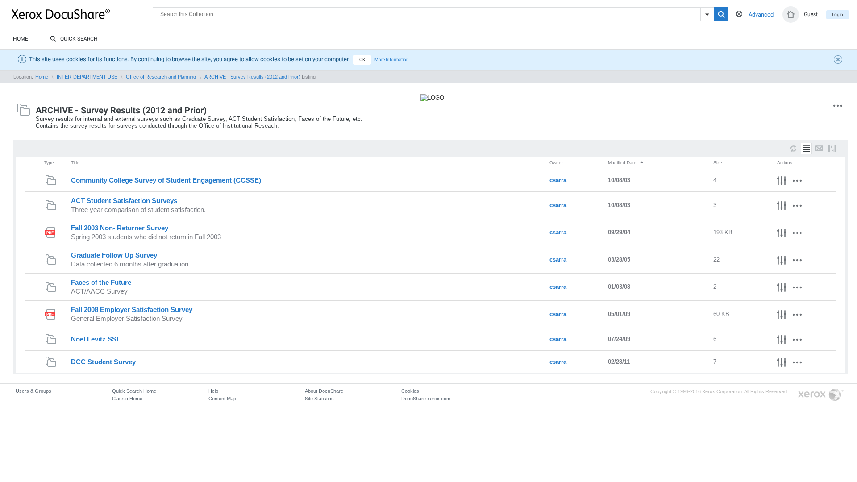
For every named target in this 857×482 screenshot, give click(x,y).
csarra (557, 180)
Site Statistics (319, 398)
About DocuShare (324, 391)
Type (49, 162)
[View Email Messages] (819, 148)
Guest (811, 14)
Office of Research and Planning (161, 76)
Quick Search (79, 39)
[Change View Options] (832, 148)
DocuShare (82, 14)
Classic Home (127, 398)
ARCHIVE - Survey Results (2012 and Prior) (252, 76)
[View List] (806, 148)
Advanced (761, 14)
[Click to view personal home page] (790, 14)
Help (213, 391)
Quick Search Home (134, 391)
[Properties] (781, 182)
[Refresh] (793, 148)
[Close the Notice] (839, 60)
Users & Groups (33, 391)
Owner (556, 162)
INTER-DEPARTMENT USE (87, 76)
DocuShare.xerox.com (425, 398)
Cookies (410, 391)
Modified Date (623, 162)
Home (20, 39)
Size (717, 162)
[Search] (721, 14)
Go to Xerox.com (821, 395)
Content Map (222, 398)
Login (837, 14)
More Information (391, 59)
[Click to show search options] (739, 14)
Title (75, 162)
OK (362, 59)
